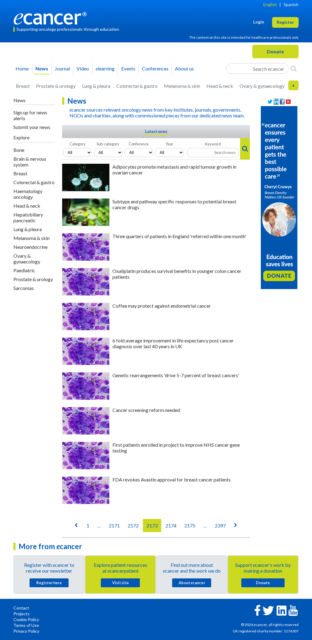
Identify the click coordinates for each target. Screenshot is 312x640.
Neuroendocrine (30, 247)
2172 (133, 525)
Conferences (155, 68)
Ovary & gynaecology (262, 86)
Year (169, 143)
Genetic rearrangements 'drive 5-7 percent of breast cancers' (175, 375)
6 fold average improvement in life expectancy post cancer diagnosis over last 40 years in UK (173, 343)
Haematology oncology (27, 194)
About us (184, 68)
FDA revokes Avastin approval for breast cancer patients (171, 479)
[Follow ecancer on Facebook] (257, 609)
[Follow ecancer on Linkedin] (281, 610)
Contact (21, 607)
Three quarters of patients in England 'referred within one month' (179, 236)
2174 (170, 525)
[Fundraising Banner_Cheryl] (279, 197)
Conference (139, 143)
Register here (49, 582)
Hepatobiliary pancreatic (28, 217)
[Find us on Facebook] (282, 101)
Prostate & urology (56, 86)
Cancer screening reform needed (146, 410)
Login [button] (258, 21)
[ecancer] (51, 17)
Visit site (120, 582)
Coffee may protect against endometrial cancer (161, 306)
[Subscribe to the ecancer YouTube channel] (293, 610)
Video (82, 68)
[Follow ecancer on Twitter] (268, 610)
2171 (114, 525)
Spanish (291, 4)
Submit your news (31, 127)
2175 (189, 525)
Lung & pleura (96, 86)
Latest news (156, 131)
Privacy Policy (26, 631)
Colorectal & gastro (137, 86)
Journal (62, 68)
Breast (23, 86)
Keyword (213, 143)
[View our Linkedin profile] (276, 101)
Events (128, 68)
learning (105, 68)
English (270, 4)
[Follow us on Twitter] (270, 101)
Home (22, 68)
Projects (21, 613)
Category (77, 143)
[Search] (294, 68)
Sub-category (108, 143)
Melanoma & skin (182, 86)
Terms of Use (26, 625)
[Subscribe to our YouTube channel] (288, 101)
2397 (220, 525)
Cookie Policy (26, 619)
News (41, 68)
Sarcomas (23, 288)
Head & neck (219, 86)
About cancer (192, 582)
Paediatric (24, 270)
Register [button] (285, 22)
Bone (18, 150)
